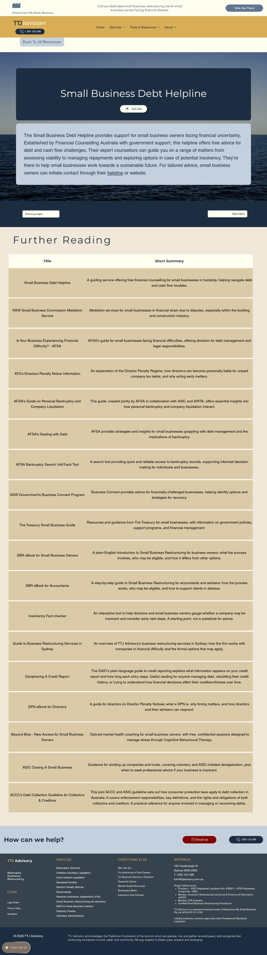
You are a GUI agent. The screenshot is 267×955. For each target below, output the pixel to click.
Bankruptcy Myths (127, 890)
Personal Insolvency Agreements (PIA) (78, 896)
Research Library (127, 881)
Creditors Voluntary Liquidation (73, 872)
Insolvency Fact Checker (131, 895)
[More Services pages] (124, 27)
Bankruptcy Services (68, 867)
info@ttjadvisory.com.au (188, 879)
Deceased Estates (66, 882)
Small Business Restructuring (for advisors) (81, 901)
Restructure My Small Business (33, 13)
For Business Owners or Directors (136, 877)
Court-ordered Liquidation (70, 877)
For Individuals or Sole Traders (134, 872)
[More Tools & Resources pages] (159, 27)
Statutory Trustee (65, 911)
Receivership (63, 892)
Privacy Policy (14, 908)
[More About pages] (175, 27)
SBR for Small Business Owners (74, 906)
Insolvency (14, 875)
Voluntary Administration (70, 915)
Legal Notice (13, 902)
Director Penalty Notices (70, 887)
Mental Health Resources (131, 886)
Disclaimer (12, 914)
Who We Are (124, 868)
